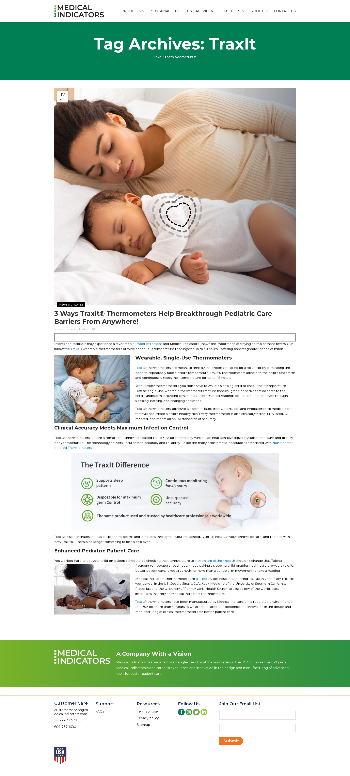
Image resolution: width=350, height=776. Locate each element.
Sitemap (143, 725)
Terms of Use (147, 711)
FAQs (100, 711)
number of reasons (147, 344)
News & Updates (71, 304)
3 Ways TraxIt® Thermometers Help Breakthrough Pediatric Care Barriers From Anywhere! (163, 317)
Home (157, 57)
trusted (201, 579)
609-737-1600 (65, 727)
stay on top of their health (215, 561)
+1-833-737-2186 (67, 720)
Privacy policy (148, 718)
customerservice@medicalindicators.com (71, 712)
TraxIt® (76, 349)
